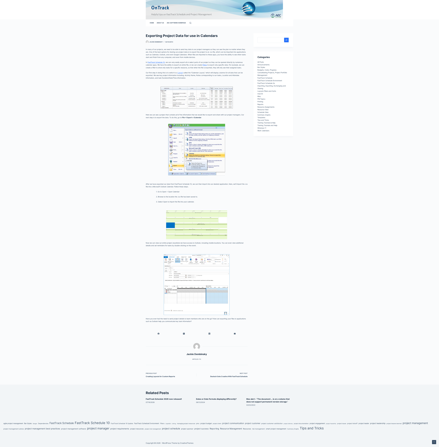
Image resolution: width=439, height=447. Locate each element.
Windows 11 (261, 128)
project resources (137, 429)
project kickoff (352, 423)
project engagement (317, 423)
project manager (98, 428)
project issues (341, 423)
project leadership (377, 423)
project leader (364, 423)
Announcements (263, 65)
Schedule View (262, 112)
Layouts (168, 423)
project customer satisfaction (272, 423)
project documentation (301, 423)
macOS (260, 94)
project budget (206, 423)
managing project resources (186, 423)
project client (217, 423)
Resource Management (231, 428)
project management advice (13, 429)
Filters (162, 423)
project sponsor (187, 429)
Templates (261, 117)
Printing (260, 102)
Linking (174, 423)
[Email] (235, 333)
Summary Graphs (263, 115)
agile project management (13, 423)
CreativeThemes (186, 443)
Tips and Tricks (263, 120)
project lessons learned (394, 423)
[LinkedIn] (209, 333)
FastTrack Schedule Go (266, 83)
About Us (160, 23)
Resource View (262, 110)
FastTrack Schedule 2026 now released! (164, 399)
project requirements (119, 429)
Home (152, 23)
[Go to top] (434, 442)
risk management (258, 429)
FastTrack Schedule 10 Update (122, 423)
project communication (233, 423)
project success (201, 429)
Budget (35, 423)
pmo (197, 423)
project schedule (171, 428)
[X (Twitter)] (184, 333)
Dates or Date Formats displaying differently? (216, 399)
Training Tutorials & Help (266, 123)
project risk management (153, 429)
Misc (259, 96)
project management (415, 423)
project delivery (288, 423)
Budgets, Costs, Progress (266, 70)
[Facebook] (158, 333)
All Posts (260, 62)
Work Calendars (263, 131)
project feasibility (331, 423)
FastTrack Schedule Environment (269, 81)
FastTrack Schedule (264, 78)
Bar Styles (261, 67)
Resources (247, 429)
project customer (252, 423)
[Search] (190, 23)
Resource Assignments (265, 107)
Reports (260, 104)
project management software (73, 429)
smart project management (276, 429)
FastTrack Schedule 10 (92, 423)
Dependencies (43, 423)
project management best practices (42, 428)
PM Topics (261, 99)
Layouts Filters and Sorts (266, 91)
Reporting (214, 428)
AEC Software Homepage (176, 23)
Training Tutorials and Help (267, 125)
